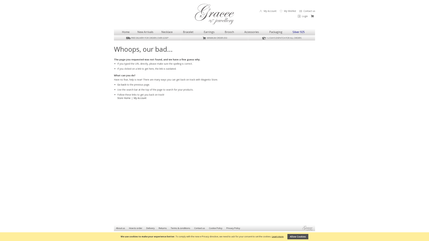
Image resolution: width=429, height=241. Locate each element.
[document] (214, 236)
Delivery (150, 228)
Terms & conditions (180, 228)
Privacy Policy (233, 228)
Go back (121, 84)
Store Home (124, 98)
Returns (163, 228)
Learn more (278, 236)
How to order (135, 228)
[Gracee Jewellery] (214, 14)
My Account (140, 98)
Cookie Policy (215, 228)
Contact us (199, 228)
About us (120, 228)
